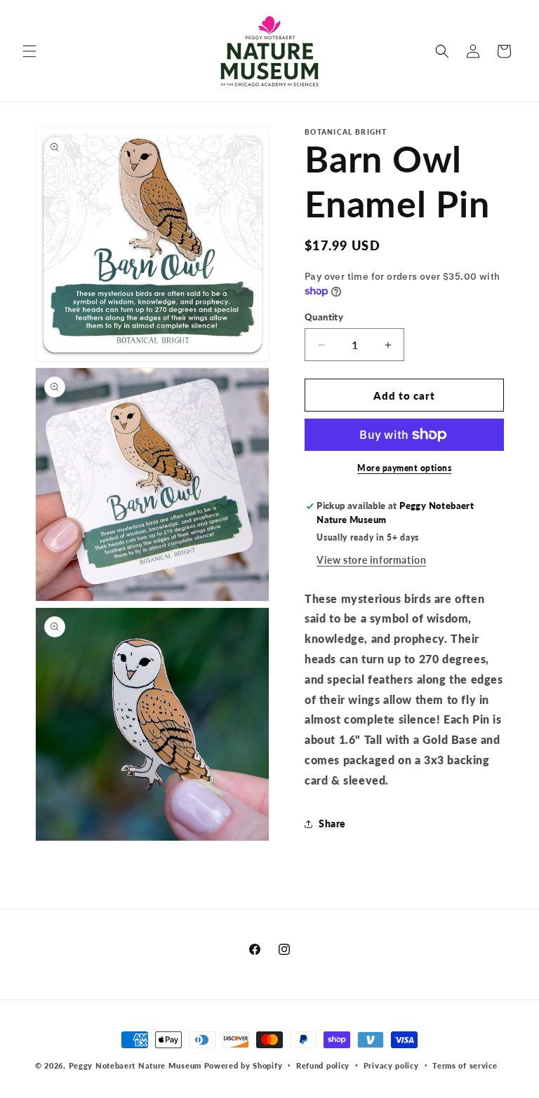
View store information (371, 560)
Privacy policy (391, 1065)
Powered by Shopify (243, 1065)
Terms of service (464, 1065)
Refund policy (323, 1065)
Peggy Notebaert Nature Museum (135, 1065)
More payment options (404, 468)
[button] (29, 51)
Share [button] (332, 823)
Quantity (324, 317)
